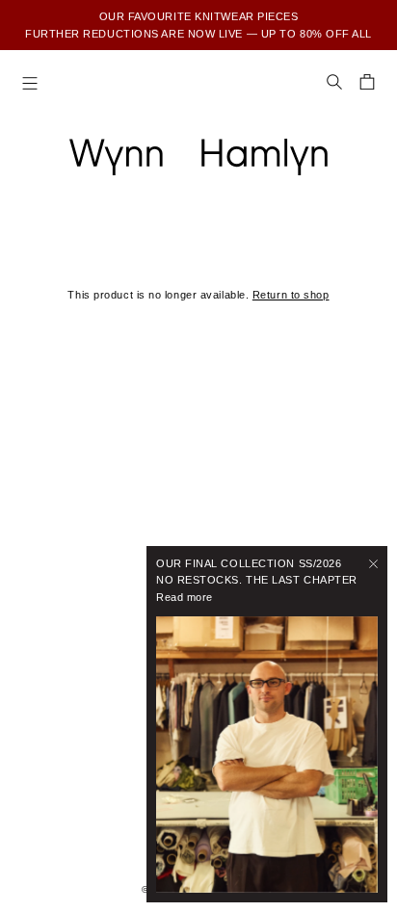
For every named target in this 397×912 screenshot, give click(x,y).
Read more (184, 597)
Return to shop (291, 294)
